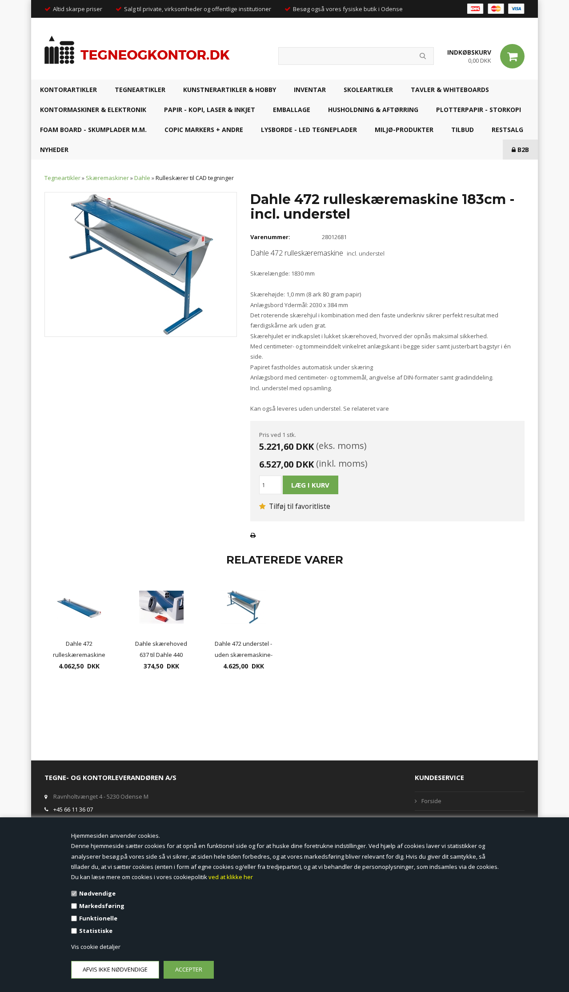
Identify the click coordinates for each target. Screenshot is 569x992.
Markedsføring (101, 906)
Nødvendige (97, 893)
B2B (522, 149)
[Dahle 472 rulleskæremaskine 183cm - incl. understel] (140, 264)
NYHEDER (54, 149)
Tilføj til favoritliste (298, 506)
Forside (431, 801)
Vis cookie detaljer (95, 947)
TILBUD (462, 129)
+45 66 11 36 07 (73, 809)
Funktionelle (98, 918)
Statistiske (95, 931)
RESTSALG (507, 129)
